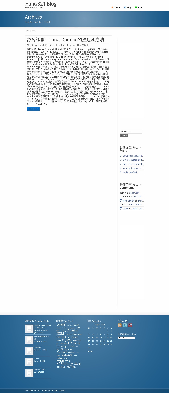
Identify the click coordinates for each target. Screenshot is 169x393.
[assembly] (29, 351)
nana (125, 208)
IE (63, 340)
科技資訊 (84, 45)
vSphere (60, 358)
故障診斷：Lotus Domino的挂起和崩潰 (65, 39)
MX (77, 347)
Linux (72, 343)
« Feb (90, 351)
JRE (58, 344)
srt (78, 352)
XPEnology (65, 364)
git (69, 337)
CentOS (61, 324)
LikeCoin (134, 192)
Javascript (77, 340)
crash (54, 45)
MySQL (60, 349)
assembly (37, 347)
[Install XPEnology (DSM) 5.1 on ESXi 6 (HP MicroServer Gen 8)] (29, 329)
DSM (60, 333)
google (75, 337)
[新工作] (29, 362)
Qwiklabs (71, 352)
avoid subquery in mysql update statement (145, 168)
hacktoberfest (130, 172)
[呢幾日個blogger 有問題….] (29, 340)
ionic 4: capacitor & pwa (135, 160)
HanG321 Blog (41, 4)
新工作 (36, 358)
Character (69, 325)
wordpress (63, 360)
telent (58, 355)
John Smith (128, 200)
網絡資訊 (61, 367)
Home (117, 7)
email (80, 334)
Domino (70, 45)
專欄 (77, 364)
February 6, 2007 (38, 45)
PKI (71, 349)
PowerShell (62, 352)
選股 (68, 367)
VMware (67, 355)
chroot (76, 325)
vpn (75, 355)
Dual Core (68, 334)
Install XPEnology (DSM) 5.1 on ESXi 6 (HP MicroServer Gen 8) (42, 327)
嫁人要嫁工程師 (39, 369)
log (79, 343)
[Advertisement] (132, 80)
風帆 (73, 367)
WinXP (66, 358)
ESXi (58, 337)
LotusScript (62, 346)
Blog (128, 7)
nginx (67, 349)
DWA (75, 334)
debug (62, 45)
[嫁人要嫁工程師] (29, 373)
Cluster (59, 328)
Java (68, 340)
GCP (64, 336)
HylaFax (59, 340)
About (140, 7)
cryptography (71, 328)
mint (72, 346)
